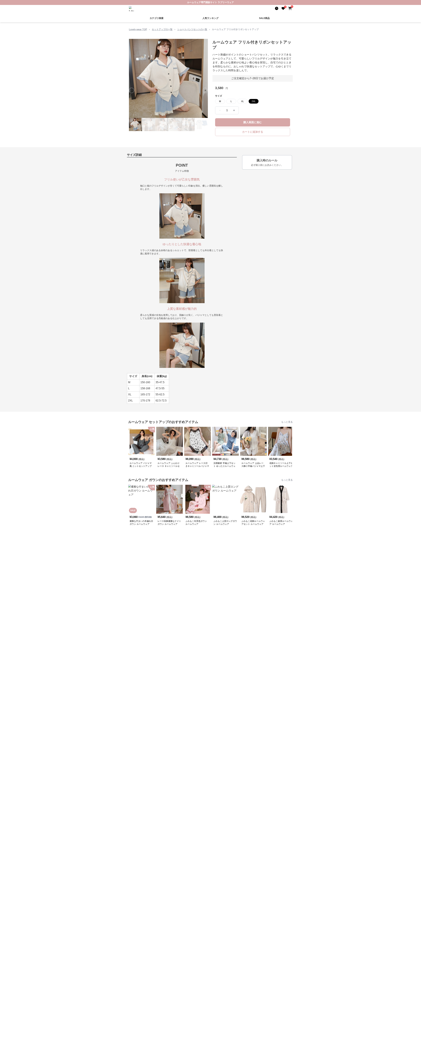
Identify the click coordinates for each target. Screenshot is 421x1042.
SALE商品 (264, 18)
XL (242, 101)
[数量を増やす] (234, 110)
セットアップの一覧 (162, 29)
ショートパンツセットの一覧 (192, 29)
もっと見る (287, 422)
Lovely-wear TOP (138, 29)
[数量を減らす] (220, 110)
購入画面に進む (252, 122)
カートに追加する (252, 131)
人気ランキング (210, 18)
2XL (254, 101)
